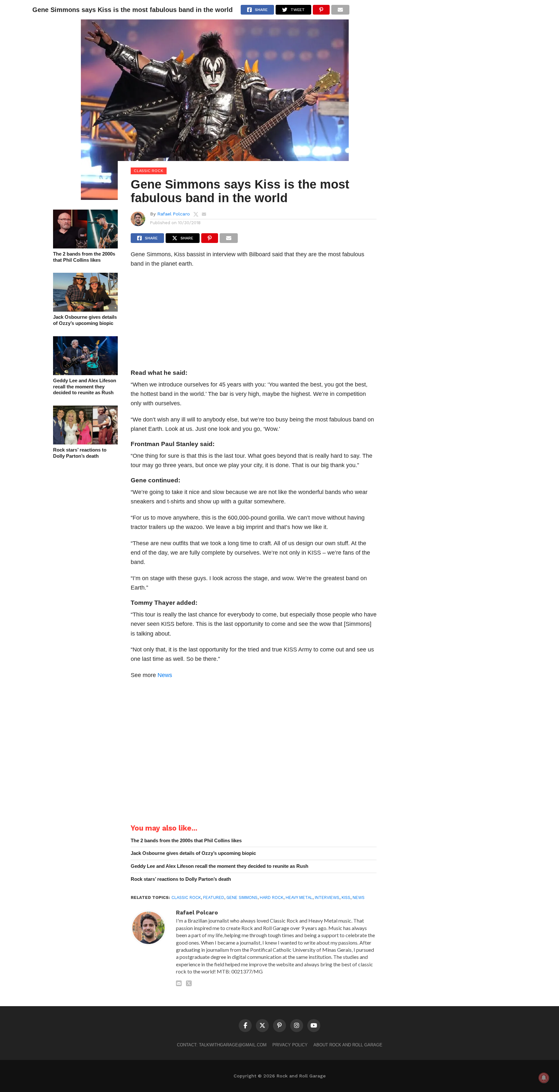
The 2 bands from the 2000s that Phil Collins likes (84, 257)
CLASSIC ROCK (186, 897)
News (165, 675)
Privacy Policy (290, 1044)
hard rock (271, 897)
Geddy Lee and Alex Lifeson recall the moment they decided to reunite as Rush (84, 386)
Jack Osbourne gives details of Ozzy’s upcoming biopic (85, 320)
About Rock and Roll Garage (347, 1044)
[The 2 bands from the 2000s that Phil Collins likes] (85, 246)
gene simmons (242, 897)
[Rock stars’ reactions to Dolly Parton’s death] (85, 442)
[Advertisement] (254, 320)
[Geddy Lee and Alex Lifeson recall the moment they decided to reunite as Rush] (85, 373)
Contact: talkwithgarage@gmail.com (222, 1044)
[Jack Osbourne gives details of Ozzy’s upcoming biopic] (85, 309)
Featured (213, 897)
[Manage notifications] (544, 1078)
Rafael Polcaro (173, 213)
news (359, 897)
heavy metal (299, 897)
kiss (346, 897)
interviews (327, 897)
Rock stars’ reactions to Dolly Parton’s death (79, 453)
